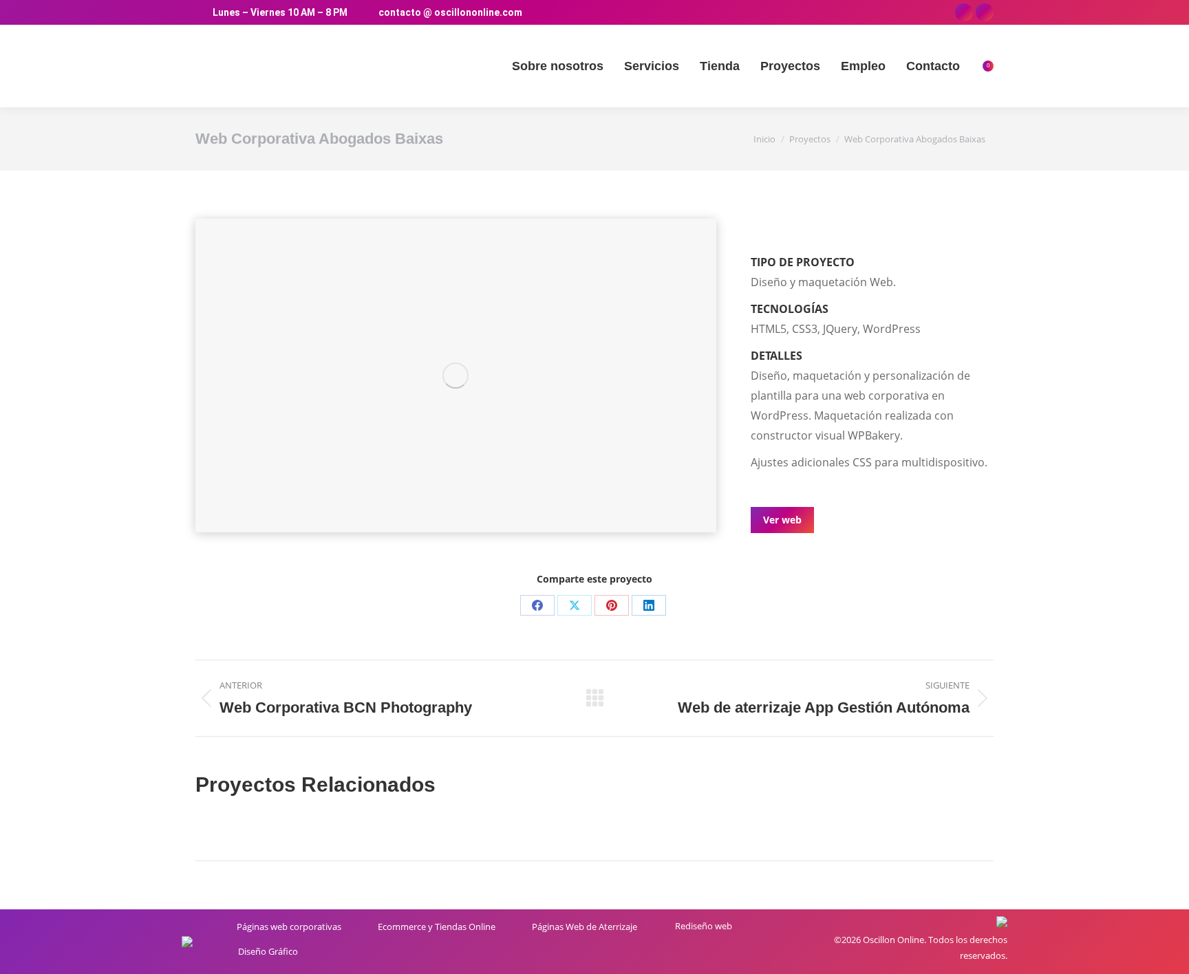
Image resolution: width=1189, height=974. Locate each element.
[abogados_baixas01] (455, 375)
